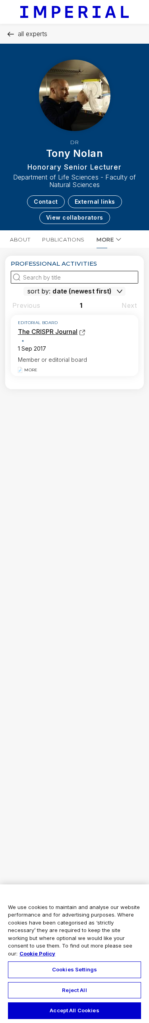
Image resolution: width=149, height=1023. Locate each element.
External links (95, 201)
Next (129, 305)
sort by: (39, 291)
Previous (26, 305)
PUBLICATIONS (63, 239)
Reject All (74, 990)
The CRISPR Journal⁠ (47, 332)
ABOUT (20, 239)
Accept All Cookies (74, 1010)
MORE (105, 239)
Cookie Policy (37, 953)
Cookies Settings (74, 969)
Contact (46, 201)
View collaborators (74, 217)
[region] (74, 953)
